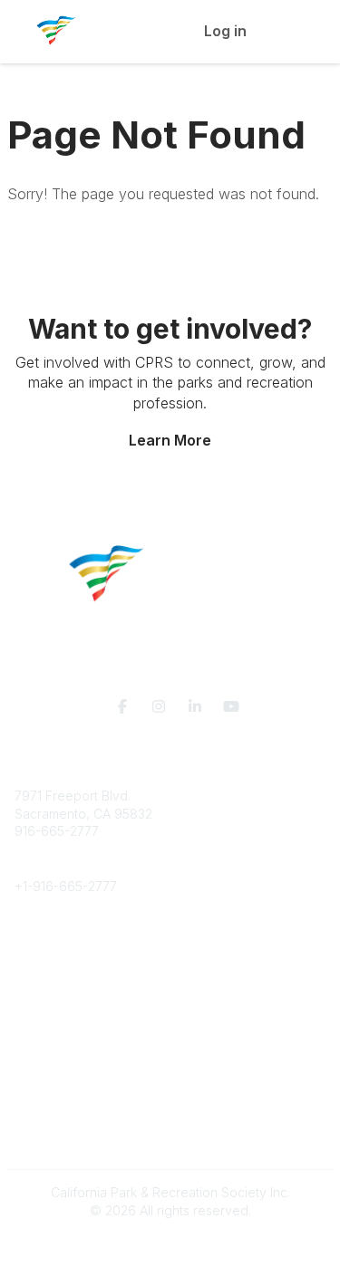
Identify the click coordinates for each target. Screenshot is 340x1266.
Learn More (170, 440)
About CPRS (51, 940)
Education (44, 958)
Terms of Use (54, 1146)
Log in (225, 31)
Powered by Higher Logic (170, 1243)
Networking (49, 1031)
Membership (52, 1048)
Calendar (42, 1083)
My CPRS (42, 1066)
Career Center (58, 975)
